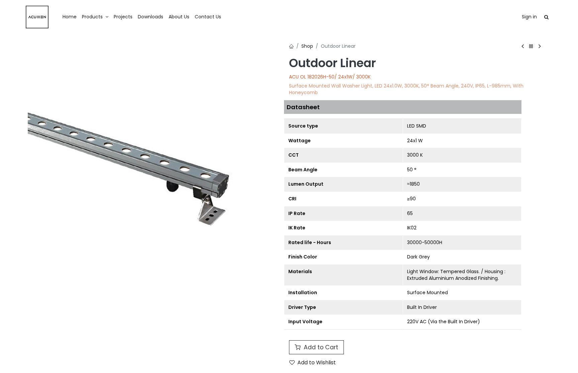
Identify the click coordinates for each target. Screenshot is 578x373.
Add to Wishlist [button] (316, 362)
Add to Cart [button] (320, 347)
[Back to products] (531, 46)
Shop (307, 46)
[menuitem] (69, 17)
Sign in (529, 16)
